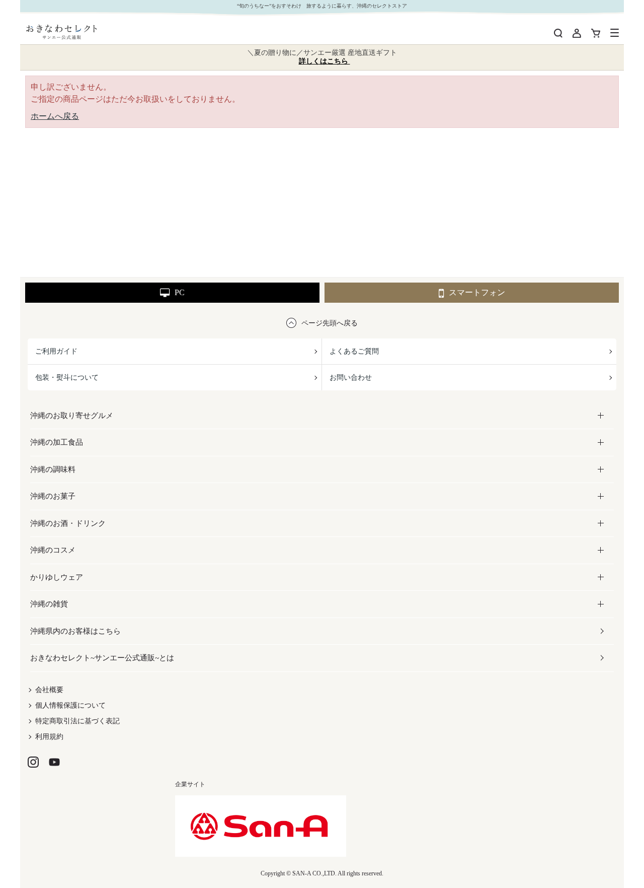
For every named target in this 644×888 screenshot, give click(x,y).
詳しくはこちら (324, 61)
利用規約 (49, 736)
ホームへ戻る (55, 116)
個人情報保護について (70, 705)
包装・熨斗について (67, 377)
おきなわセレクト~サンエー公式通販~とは (102, 658)
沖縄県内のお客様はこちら (75, 631)
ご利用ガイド (56, 351)
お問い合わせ (351, 377)
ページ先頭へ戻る (329, 323)
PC (180, 292)
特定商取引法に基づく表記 (77, 721)
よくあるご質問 (354, 351)
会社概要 (49, 690)
